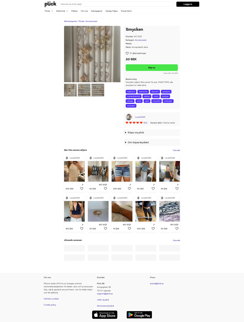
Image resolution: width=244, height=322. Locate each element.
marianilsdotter (133, 96)
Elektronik (60, 11)
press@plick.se (157, 283)
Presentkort (126, 11)
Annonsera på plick (105, 306)
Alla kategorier (70, 21)
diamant (154, 92)
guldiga (165, 96)
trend (156, 96)
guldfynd (166, 92)
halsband (131, 92)
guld (147, 101)
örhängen (168, 101)
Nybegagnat (96, 11)
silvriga (130, 101)
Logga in (188, 4)
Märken (74, 11)
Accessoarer (91, 21)
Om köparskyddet (138, 142)
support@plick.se (105, 293)
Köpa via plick (136, 132)
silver (139, 101)
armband (131, 106)
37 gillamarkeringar (138, 53)
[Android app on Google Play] (139, 314)
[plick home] (50, 4)
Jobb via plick (103, 300)
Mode (47, 11)
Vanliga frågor (111, 11)
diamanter (143, 92)
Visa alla (176, 150)
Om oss (84, 11)
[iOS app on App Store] (104, 314)
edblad (147, 96)
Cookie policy (50, 305)
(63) (145, 123)
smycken (156, 101)
